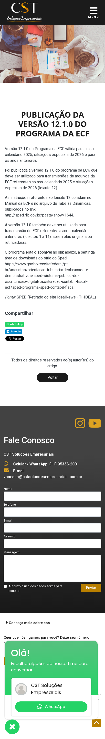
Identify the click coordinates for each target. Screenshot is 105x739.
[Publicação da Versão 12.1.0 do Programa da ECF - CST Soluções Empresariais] (24, 11)
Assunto (10, 536)
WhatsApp (15, 324)
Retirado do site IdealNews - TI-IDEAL (62, 297)
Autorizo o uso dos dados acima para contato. (35, 588)
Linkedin (15, 331)
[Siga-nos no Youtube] (94, 426)
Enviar (91, 587)
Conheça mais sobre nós (29, 623)
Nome (8, 489)
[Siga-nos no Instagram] (80, 426)
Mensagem (12, 552)
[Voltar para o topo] (96, 723)
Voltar (53, 377)
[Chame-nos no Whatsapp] (12, 726)
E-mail (8, 520)
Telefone (10, 504)
